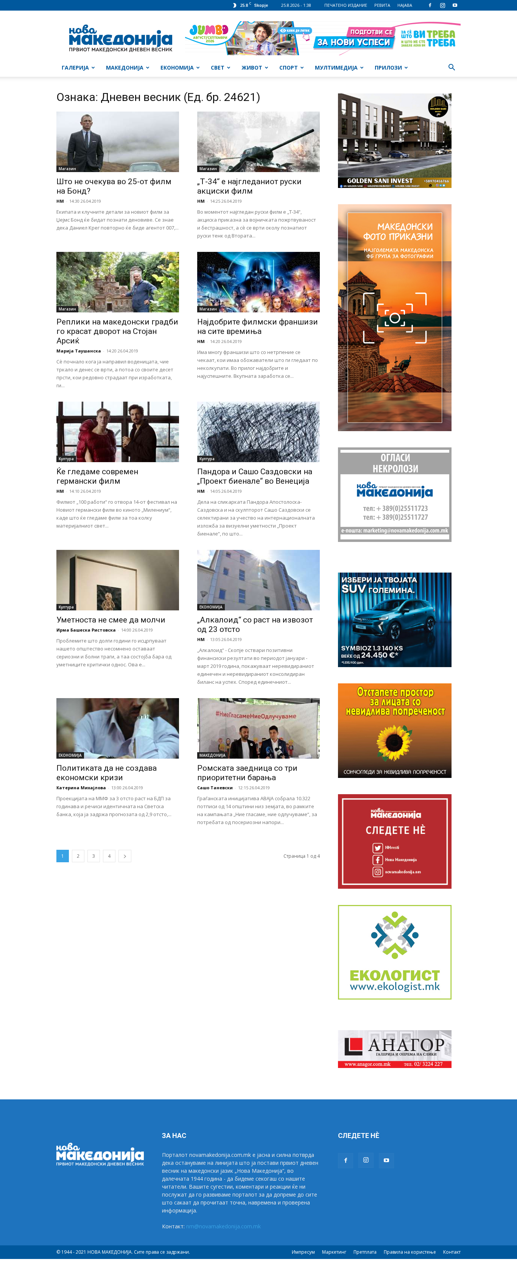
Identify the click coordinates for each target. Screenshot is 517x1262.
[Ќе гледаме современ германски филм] (117, 432)
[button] (451, 68)
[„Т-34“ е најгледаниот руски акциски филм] (258, 142)
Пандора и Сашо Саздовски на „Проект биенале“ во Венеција (254, 476)
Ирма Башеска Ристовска (86, 630)
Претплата (365, 1252)
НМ (60, 201)
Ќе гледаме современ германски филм (97, 476)
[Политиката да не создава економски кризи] (117, 728)
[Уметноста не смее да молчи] (117, 580)
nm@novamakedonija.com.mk (223, 1226)
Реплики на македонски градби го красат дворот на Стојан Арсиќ (117, 331)
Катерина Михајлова (81, 787)
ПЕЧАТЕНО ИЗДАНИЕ (345, 5)
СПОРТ (288, 67)
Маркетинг (334, 1252)
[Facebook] (430, 5)
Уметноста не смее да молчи (110, 619)
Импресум (303, 1252)
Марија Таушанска (78, 351)
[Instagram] (442, 5)
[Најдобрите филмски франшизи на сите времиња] (258, 282)
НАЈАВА (404, 5)
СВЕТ (217, 67)
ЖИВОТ (251, 67)
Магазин (67, 168)
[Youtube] (455, 5)
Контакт (452, 1252)
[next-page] (124, 856)
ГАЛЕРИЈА (75, 67)
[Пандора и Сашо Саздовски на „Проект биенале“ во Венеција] (258, 432)
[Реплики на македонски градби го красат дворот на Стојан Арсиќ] (117, 282)
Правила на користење (410, 1252)
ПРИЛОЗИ (388, 67)
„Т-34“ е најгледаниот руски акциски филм (249, 186)
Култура (66, 458)
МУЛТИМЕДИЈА (336, 67)
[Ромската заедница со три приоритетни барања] (258, 728)
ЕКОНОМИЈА (177, 67)
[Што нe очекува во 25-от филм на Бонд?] (117, 142)
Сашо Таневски (215, 787)
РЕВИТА (382, 5)
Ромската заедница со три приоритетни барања (247, 773)
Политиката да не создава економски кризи (106, 773)
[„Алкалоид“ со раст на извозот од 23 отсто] (258, 580)
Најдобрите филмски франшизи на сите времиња (257, 326)
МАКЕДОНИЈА (124, 67)
